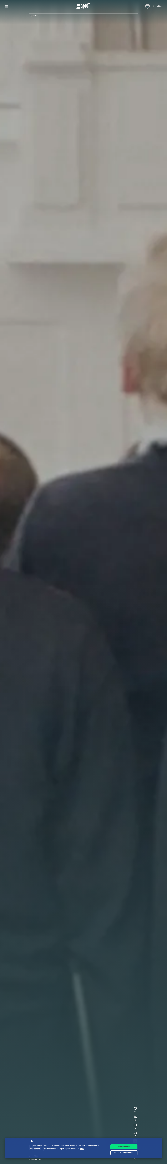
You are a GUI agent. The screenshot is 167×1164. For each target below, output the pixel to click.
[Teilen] (135, 1134)
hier (82, 1149)
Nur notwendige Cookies (123, 1153)
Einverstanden (124, 1147)
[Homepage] (83, 6)
